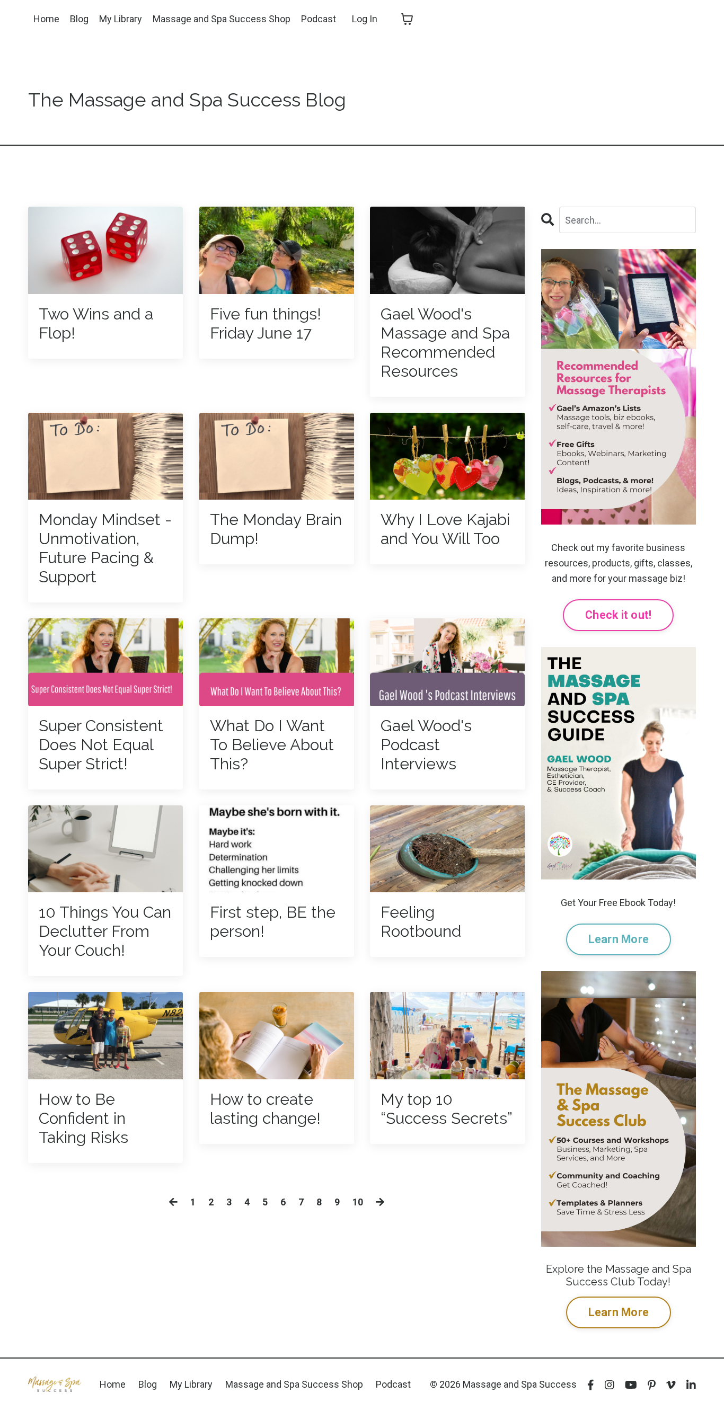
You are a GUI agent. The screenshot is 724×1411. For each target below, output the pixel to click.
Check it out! (618, 615)
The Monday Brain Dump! (276, 529)
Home (46, 18)
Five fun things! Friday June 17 (265, 323)
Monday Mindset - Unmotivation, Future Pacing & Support (105, 548)
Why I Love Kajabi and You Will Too (445, 529)
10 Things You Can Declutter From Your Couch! (105, 931)
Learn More (618, 939)
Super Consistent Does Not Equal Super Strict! (101, 744)
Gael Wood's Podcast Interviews (426, 744)
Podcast (318, 18)
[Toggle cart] (407, 19)
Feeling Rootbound (421, 921)
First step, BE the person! (272, 921)
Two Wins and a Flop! (96, 323)
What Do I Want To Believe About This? (272, 744)
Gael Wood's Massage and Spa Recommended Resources (445, 342)
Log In (364, 18)
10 (357, 1202)
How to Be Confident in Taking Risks (83, 1118)
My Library (120, 18)
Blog (79, 18)
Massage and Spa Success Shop (221, 18)
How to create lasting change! (265, 1109)
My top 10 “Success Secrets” (447, 1109)
